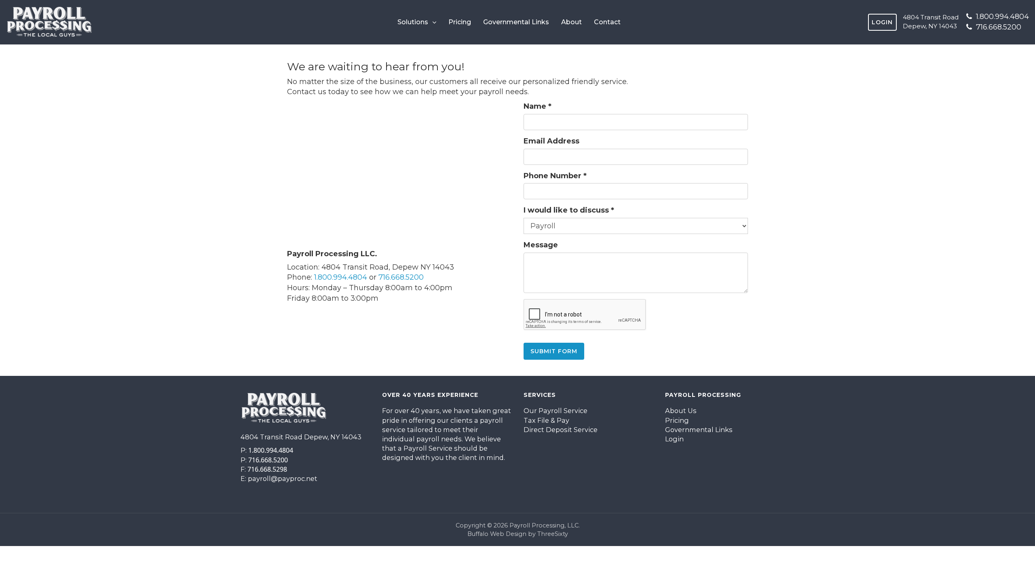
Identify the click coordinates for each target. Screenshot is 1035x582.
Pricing (459, 22)
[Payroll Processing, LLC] (49, 22)
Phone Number (555, 175)
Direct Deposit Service (561, 430)
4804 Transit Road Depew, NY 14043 (931, 21)
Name (537, 106)
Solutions (412, 22)
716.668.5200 (997, 27)
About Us (681, 411)
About (571, 22)
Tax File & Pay (546, 420)
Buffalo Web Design (496, 534)
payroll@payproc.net (282, 478)
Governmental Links (516, 22)
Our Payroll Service (555, 411)
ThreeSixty (552, 534)
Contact (607, 22)
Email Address (551, 141)
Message (541, 244)
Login (882, 22)
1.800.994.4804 (1001, 16)
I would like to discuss (569, 210)
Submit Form (553, 351)
